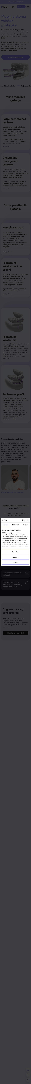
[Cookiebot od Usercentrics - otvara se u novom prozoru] (22, 520)
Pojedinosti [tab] (15, 524)
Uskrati (16, 562)
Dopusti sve (15, 552)
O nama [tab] (25, 524)
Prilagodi (14, 557)
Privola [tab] (6, 524)
